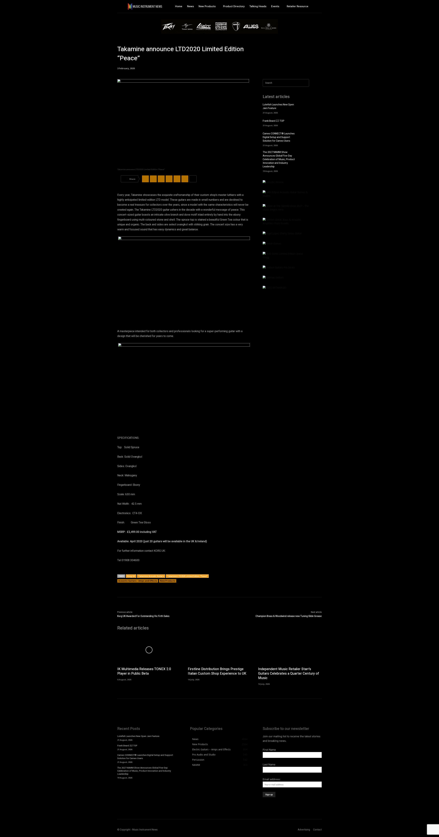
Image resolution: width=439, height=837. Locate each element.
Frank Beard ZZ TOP (273, 121)
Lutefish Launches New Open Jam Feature (138, 736)
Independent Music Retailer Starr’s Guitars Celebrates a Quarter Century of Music (288, 673)
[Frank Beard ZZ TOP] (304, 122)
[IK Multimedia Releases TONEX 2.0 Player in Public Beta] (149, 650)
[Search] (305, 83)
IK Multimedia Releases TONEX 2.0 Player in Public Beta (144, 671)
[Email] (184, 178)
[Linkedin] (177, 178)
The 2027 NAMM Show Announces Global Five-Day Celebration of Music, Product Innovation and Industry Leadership (279, 159)
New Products (167, 580)
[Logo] (145, 6)
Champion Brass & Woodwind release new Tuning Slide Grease (289, 616)
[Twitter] (153, 178)
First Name (269, 749)
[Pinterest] (161, 178)
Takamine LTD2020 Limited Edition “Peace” (187, 576)
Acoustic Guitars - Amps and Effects (137, 580)
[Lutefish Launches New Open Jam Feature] (304, 108)
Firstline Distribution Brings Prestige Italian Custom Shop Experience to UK (217, 671)
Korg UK (131, 576)
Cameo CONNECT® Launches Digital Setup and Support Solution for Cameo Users (279, 137)
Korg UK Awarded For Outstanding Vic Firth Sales (143, 616)
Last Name (269, 764)
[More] (193, 178)
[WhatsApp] (169, 178)
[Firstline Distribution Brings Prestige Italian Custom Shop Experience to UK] (219, 650)
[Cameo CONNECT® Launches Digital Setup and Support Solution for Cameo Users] (304, 137)
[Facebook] (145, 178)
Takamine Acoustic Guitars (151, 576)
